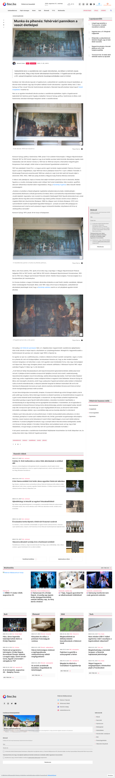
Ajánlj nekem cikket (64, 559)
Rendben (110, 775)
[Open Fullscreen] (81, 143)
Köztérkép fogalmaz (59, 184)
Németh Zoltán (21, 63)
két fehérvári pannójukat (28, 348)
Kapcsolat (99, 720)
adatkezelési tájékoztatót (104, 241)
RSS (97, 737)
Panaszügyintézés (101, 740)
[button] (48, 127)
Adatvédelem (100, 730)
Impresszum (99, 723)
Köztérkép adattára (44, 287)
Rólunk (98, 716)
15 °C (72, 4)
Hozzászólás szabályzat (103, 733)
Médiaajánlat (99, 727)
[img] (9, 4)
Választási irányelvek (102, 743)
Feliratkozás (100, 246)
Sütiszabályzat (52, 775)
